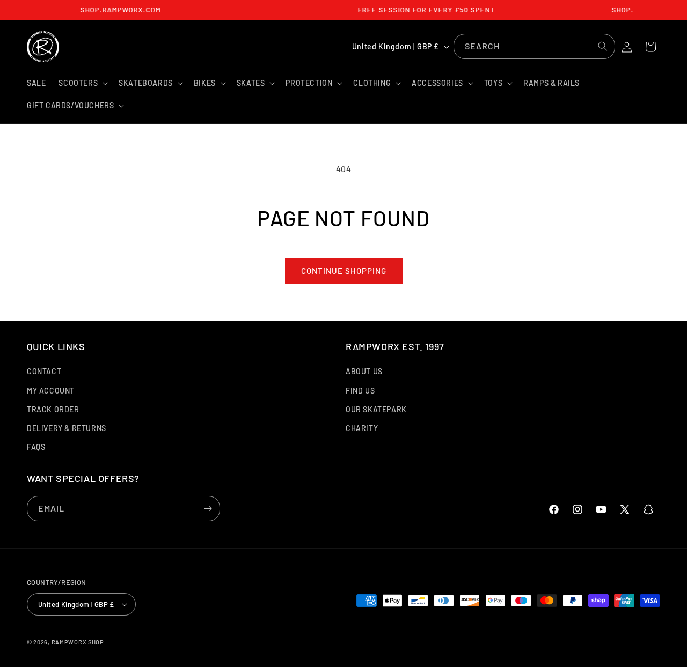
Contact (44, 371)
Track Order (53, 409)
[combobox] (534, 46)
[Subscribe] (208, 508)
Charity (362, 428)
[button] (82, 83)
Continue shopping (343, 271)
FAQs (36, 446)
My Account (51, 390)
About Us (364, 371)
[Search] (603, 46)
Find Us (360, 390)
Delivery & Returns (66, 428)
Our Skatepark (376, 409)
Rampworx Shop (78, 642)
